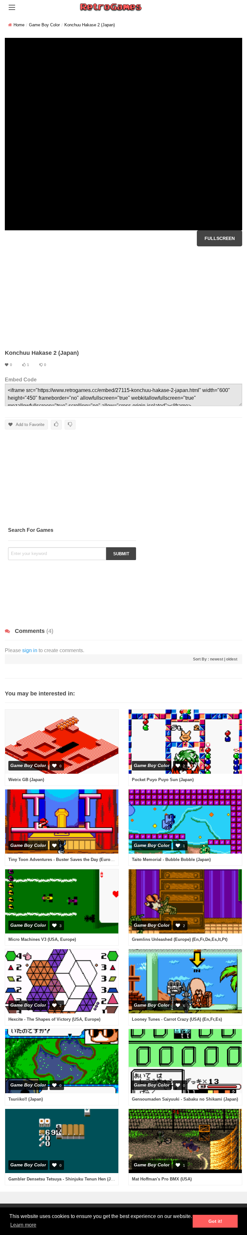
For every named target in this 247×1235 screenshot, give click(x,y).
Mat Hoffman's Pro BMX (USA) (162, 1179)
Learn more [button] (23, 1225)
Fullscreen (220, 238)
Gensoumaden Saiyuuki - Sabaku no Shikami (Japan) (185, 1099)
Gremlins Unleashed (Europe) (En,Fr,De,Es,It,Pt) (179, 939)
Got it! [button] (215, 1221)
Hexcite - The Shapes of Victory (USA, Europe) (54, 1019)
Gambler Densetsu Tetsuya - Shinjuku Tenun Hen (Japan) (65, 1179)
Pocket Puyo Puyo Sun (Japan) (163, 779)
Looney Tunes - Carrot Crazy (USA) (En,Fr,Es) (177, 1019)
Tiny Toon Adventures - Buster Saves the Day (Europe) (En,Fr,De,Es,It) (78, 859)
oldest (231, 659)
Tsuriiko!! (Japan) (25, 1099)
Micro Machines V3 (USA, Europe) (42, 939)
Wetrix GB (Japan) (26, 779)
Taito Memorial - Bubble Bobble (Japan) (171, 859)
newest (216, 659)
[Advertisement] (123, 298)
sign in (29, 650)
